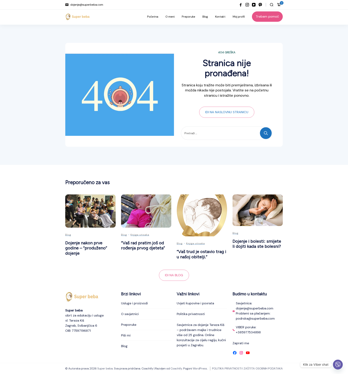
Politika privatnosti (191, 314)
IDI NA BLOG (174, 275)
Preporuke (188, 17)
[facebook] (241, 5)
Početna (152, 17)
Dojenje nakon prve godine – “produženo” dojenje (86, 248)
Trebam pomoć (267, 16)
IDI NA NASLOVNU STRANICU (226, 112)
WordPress (200, 368)
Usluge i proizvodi (134, 303)
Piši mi (125, 335)
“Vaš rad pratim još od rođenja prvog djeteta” (143, 245)
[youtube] (254, 5)
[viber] (260, 5)
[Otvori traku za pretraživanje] (272, 5)
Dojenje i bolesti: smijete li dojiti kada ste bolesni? (257, 244)
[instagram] (247, 5)
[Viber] (338, 364)
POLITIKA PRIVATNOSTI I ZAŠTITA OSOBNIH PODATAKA (247, 368)
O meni (170, 17)
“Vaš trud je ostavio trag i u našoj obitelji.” (201, 254)
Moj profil (239, 17)
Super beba (105, 368)
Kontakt (220, 17)
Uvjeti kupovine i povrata (195, 303)
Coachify (176, 368)
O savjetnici (130, 314)
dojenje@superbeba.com (86, 5)
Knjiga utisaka (139, 234)
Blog (205, 17)
